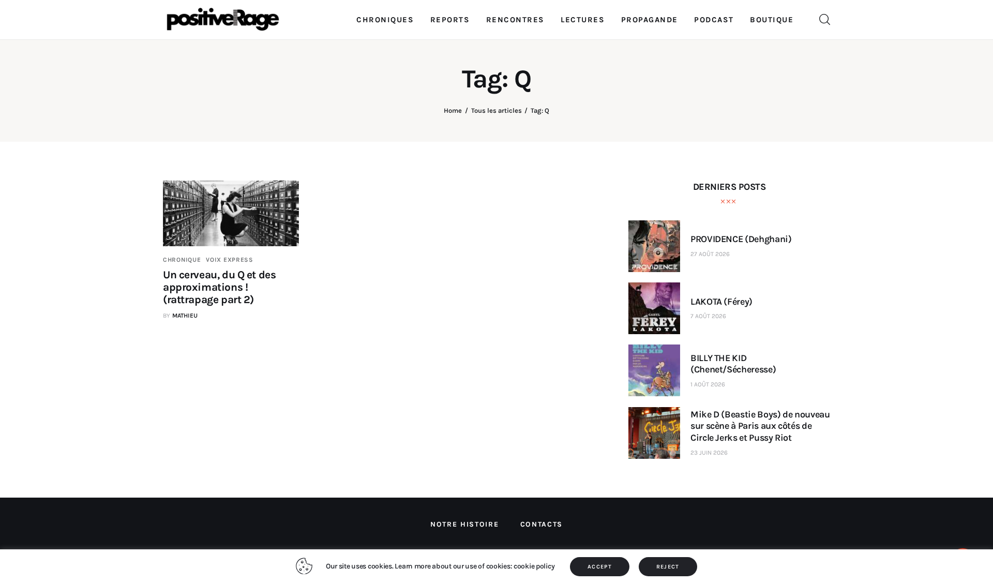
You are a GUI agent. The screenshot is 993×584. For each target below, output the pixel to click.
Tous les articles (496, 110)
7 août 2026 (708, 316)
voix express (229, 259)
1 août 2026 (707, 384)
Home (453, 110)
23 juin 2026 (709, 452)
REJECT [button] (668, 566)
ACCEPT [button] (600, 566)
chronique (182, 259)
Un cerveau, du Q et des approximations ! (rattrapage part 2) (219, 287)
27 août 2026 (710, 254)
